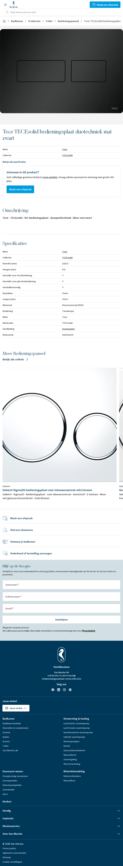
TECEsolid (67, 155)
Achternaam (12, 596)
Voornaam (11, 584)
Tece (64, 149)
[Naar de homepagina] (14, 4)
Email (8, 608)
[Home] (4, 21)
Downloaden (68, 328)
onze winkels (50, 177)
